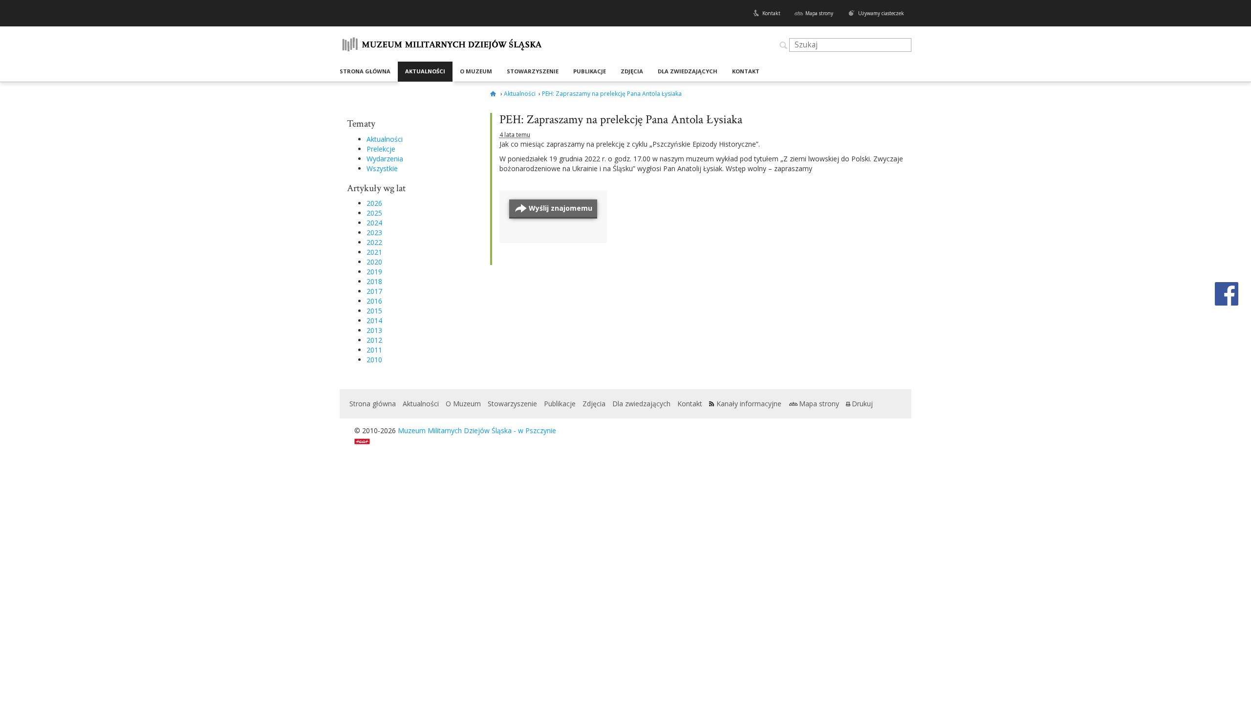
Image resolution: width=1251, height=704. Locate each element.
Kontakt (771, 13)
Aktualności (425, 71)
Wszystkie (382, 168)
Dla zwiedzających (687, 71)
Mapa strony (819, 13)
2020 (374, 261)
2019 (374, 271)
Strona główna (365, 71)
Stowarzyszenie (533, 71)
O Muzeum (476, 71)
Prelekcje (381, 149)
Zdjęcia (632, 71)
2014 (374, 320)
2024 (374, 222)
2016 (374, 301)
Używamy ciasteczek (881, 13)
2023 (374, 232)
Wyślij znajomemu (560, 208)
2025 (374, 213)
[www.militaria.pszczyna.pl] (494, 93)
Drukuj (862, 403)
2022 (374, 242)
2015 (374, 310)
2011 (374, 349)
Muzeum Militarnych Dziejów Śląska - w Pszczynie (477, 430)
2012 (374, 340)
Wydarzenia (385, 158)
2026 (374, 203)
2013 (374, 330)
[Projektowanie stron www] (365, 440)
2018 (374, 281)
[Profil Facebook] (1226, 293)
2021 (374, 252)
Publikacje (589, 71)
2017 (374, 291)
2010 (374, 359)
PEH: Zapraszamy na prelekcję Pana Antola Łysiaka (620, 119)
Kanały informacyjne (748, 403)
